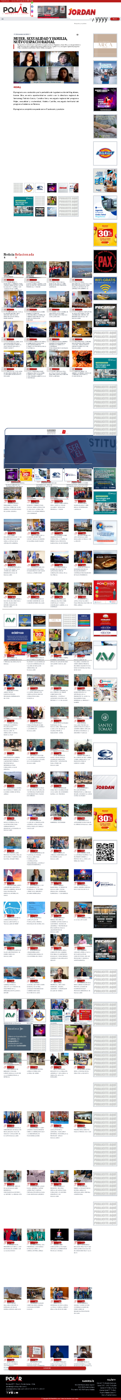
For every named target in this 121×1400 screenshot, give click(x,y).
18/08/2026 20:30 (82, 688)
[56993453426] (32, 4)
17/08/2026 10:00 (12, 1184)
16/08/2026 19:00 (82, 1301)
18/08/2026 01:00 (35, 916)
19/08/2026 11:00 (35, 309)
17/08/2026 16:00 (59, 1067)
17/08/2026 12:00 (59, 1125)
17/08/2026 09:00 (35, 1184)
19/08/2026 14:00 (57, 280)
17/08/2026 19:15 (35, 981)
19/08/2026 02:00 (80, 369)
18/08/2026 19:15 (82, 721)
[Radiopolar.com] (2, 19)
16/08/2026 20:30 (12, 1301)
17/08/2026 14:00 (12, 1125)
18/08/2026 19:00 (12, 753)
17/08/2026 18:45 (82, 981)
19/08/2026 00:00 (59, 656)
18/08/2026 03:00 (82, 883)
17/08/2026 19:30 (12, 981)
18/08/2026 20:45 (59, 688)
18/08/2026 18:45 (35, 753)
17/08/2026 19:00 (59, 981)
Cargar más (47, 1368)
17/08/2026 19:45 (82, 948)
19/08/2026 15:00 (13, 501)
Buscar (115, 19)
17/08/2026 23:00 (82, 916)
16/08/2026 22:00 (59, 1242)
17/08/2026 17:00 (35, 1067)
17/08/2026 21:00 (35, 948)
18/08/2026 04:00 (59, 883)
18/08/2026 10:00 (82, 818)
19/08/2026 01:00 (35, 656)
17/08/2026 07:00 (82, 1184)
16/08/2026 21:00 (82, 1242)
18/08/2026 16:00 (35, 786)
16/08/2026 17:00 (82, 1360)
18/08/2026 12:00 (35, 818)
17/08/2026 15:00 (82, 1067)
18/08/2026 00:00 (59, 916)
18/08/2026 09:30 (12, 851)
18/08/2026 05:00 (35, 883)
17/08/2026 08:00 (59, 1184)
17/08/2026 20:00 (59, 948)
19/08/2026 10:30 (57, 309)
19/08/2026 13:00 (80, 280)
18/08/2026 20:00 (35, 721)
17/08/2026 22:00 (12, 948)
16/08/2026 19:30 (59, 1301)
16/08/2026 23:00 (35, 1242)
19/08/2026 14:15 (35, 280)
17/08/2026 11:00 (82, 1125)
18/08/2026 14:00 (82, 786)
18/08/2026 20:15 (12, 721)
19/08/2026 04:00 (35, 369)
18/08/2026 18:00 (82, 753)
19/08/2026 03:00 (57, 369)
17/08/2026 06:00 (12, 1242)
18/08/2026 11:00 (59, 818)
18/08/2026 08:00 (59, 851)
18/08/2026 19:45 (59, 721)
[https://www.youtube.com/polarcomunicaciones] (32, 15)
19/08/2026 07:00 (57, 339)
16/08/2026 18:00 (35, 1360)
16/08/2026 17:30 (59, 1360)
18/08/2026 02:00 (12, 916)
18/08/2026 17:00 (12, 786)
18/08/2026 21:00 (35, 688)
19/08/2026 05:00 (12, 369)
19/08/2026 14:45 (12, 280)
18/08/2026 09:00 (35, 851)
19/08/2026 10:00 (80, 309)
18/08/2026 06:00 (12, 883)
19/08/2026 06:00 (80, 339)
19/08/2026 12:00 (12, 309)
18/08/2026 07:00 (82, 851)
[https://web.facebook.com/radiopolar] (32, 6)
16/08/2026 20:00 (35, 1301)
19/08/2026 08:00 (35, 339)
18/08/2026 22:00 (12, 688)
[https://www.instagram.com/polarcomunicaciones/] (32, 13)
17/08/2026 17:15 (12, 1067)
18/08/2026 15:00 (59, 786)
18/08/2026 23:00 (82, 656)
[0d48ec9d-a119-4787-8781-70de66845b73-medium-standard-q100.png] (15, 14)
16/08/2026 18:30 (12, 1360)
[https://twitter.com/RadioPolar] (32, 9)
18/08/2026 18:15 (59, 753)
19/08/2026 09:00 (12, 339)
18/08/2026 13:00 (12, 818)
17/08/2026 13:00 (35, 1125)
